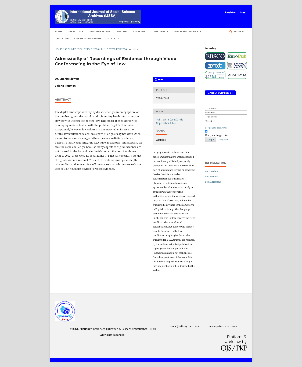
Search (238, 31)
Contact (113, 38)
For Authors (211, 176)
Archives (139, 31)
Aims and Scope (99, 31)
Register (230, 12)
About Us (74, 31)
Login (243, 12)
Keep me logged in (216, 135)
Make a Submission (220, 92)
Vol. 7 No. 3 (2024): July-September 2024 (102, 49)
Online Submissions (87, 38)
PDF (160, 79)
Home (58, 31)
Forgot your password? (216, 127)
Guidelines (158, 31)
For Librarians (213, 181)
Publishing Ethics (186, 31)
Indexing (63, 38)
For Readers (211, 171)
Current (122, 31)
